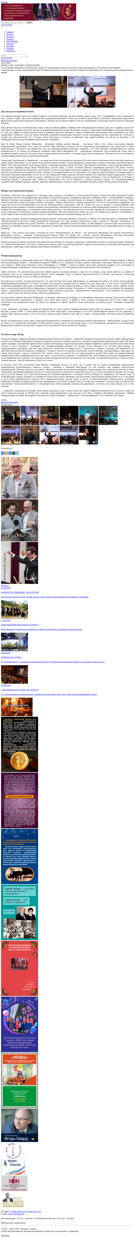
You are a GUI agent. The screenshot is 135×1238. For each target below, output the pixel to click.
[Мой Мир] (10, 453)
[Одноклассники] (6, 453)
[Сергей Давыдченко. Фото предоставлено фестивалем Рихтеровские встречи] (30, 444)
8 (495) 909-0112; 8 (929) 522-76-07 (26, 1211)
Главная (9, 32)
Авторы (9, 44)
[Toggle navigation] (2, 28)
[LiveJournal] (13, 453)
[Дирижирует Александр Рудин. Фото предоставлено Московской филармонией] (69, 424)
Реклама (10, 46)
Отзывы (10, 48)
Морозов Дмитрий (9, 402)
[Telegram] (17, 453)
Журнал (9, 34)
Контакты (10, 51)
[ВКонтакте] (2, 453)
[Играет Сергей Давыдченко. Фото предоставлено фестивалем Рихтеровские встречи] (11, 424)
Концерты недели (9, 60)
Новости (10, 37)
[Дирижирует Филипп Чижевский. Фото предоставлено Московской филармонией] (88, 444)
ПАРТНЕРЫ (12, 41)
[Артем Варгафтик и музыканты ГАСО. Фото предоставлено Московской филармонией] (69, 444)
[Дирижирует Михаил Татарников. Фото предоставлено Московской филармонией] (50, 444)
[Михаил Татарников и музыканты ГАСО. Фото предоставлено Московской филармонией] (30, 424)
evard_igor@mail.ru (16, 1214)
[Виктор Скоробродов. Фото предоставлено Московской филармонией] (89, 424)
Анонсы (10, 39)
